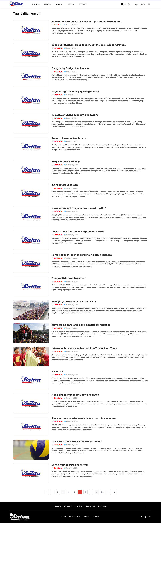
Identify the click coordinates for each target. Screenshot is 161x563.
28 (108, 492)
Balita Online (58, 25)
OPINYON (82, 4)
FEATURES (70, 4)
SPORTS (59, 4)
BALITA (34, 4)
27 (102, 492)
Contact (96, 517)
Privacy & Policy (74, 517)
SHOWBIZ (47, 4)
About (64, 517)
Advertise (87, 517)
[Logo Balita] (16, 4)
